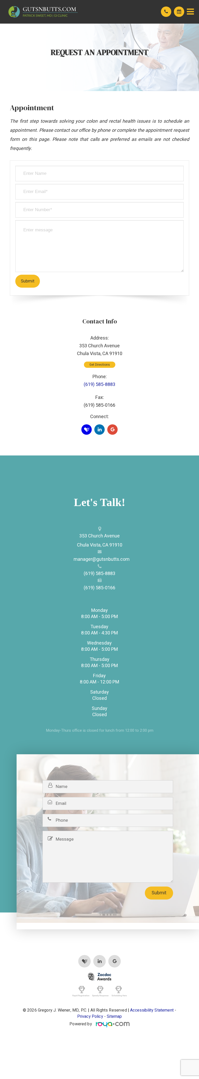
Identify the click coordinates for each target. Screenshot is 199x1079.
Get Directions (99, 364)
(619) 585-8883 (99, 384)
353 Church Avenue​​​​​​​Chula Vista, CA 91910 (99, 540)
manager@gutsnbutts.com (99, 559)
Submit (159, 892)
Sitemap (114, 1016)
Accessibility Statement (152, 1010)
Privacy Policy (90, 1016)
